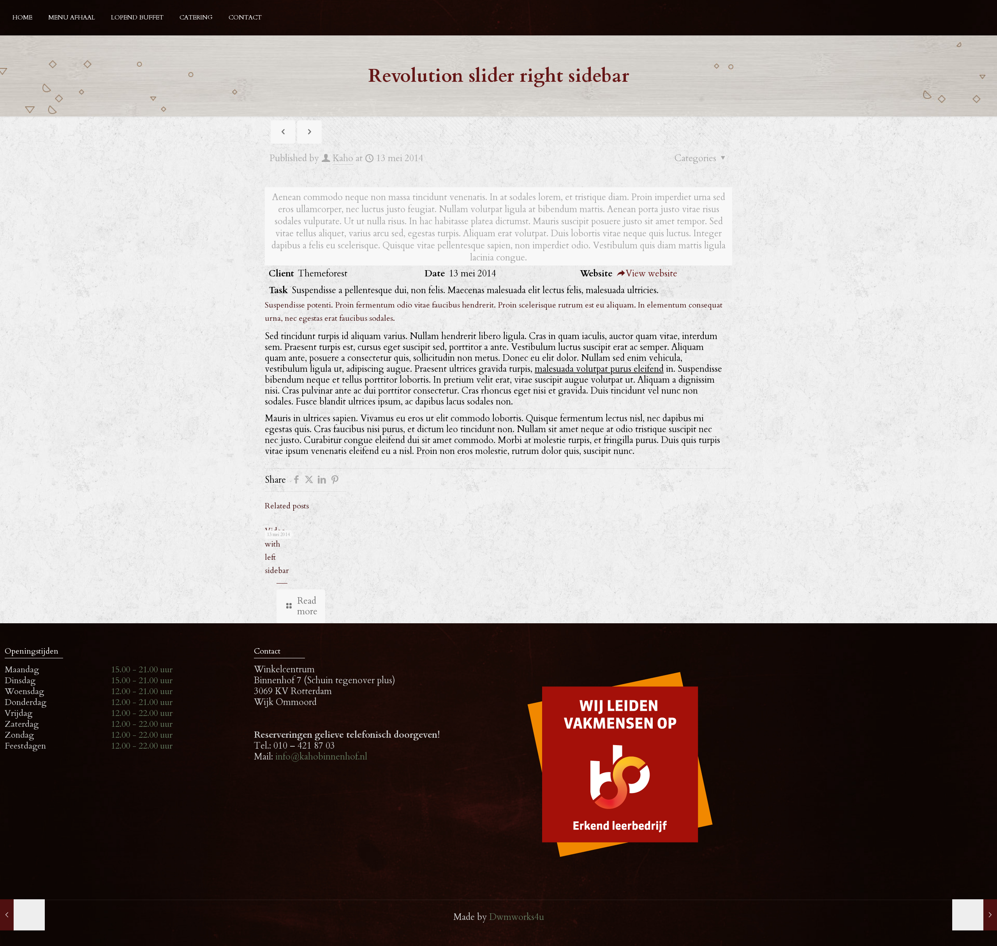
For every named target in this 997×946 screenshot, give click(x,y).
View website (651, 273)
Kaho (343, 158)
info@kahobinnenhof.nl (321, 757)
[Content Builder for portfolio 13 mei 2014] (974, 914)
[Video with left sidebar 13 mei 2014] (22, 914)
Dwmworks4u (516, 917)
